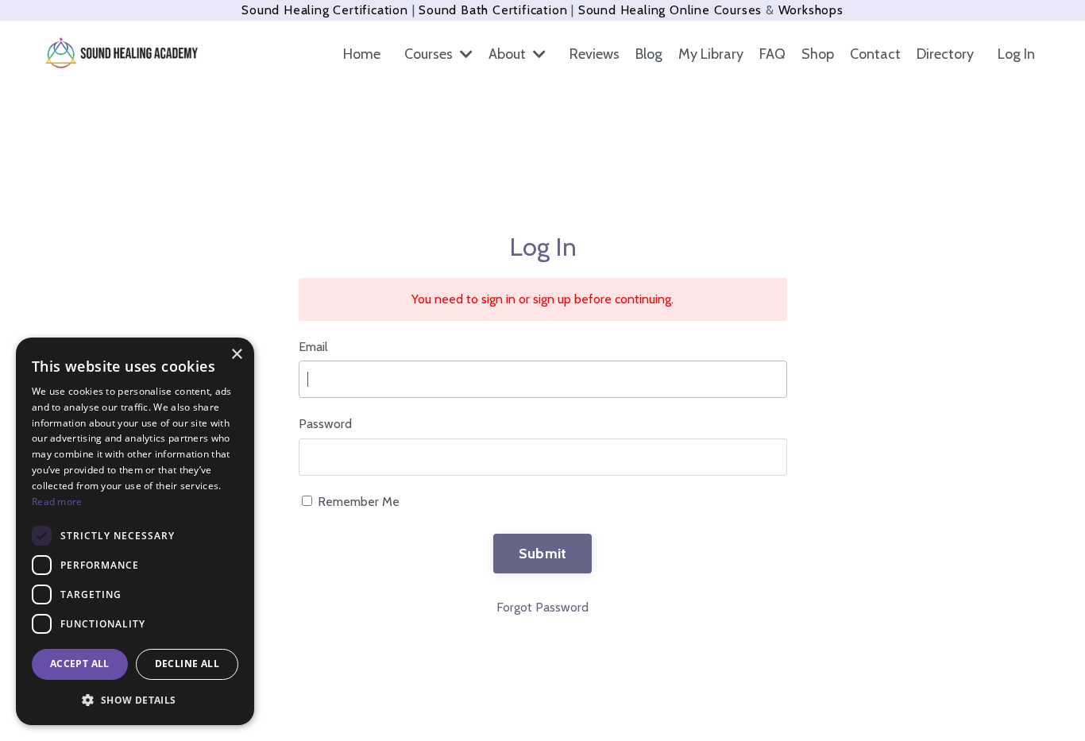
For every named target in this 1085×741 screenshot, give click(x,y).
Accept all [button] (80, 663)
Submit (543, 553)
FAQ (772, 54)
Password (325, 423)
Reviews (595, 54)
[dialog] (135, 531)
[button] (135, 699)
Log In (1016, 54)
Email (313, 346)
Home (361, 54)
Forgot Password (542, 607)
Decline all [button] (187, 663)
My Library (710, 54)
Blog (648, 54)
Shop (817, 54)
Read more (57, 501)
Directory (945, 54)
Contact (875, 54)
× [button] (236, 355)
